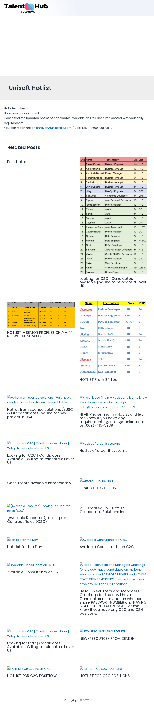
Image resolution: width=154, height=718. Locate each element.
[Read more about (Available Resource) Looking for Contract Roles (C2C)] (40, 508)
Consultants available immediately (39, 482)
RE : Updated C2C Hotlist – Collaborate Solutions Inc (103, 510)
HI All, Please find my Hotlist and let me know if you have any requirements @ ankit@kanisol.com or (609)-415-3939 (112, 420)
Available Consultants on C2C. (107, 546)
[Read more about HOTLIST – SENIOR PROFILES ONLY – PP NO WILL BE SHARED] (40, 314)
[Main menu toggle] (146, 8)
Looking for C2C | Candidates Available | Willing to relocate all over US (113, 282)
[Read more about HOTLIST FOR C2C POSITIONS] (28, 669)
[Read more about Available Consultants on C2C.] (103, 540)
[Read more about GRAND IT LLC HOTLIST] (96, 481)
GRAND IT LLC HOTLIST (99, 487)
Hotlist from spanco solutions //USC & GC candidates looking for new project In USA (40, 413)
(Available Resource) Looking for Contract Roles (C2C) (36, 519)
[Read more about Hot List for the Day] (22, 540)
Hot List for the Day (24, 546)
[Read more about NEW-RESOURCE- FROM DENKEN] (103, 631)
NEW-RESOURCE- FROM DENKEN (107, 638)
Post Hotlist (17, 161)
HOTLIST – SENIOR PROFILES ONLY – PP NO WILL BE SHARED (40, 334)
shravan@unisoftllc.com (54, 128)
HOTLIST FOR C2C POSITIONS (32, 675)
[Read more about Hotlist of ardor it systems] (100, 443)
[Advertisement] (77, 46)
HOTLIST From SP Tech (100, 379)
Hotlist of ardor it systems (103, 450)
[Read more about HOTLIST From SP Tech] (113, 338)
